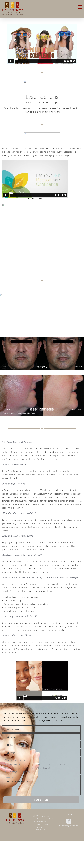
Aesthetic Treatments (56, 764)
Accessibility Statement (69, 825)
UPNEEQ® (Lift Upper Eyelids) (21, 771)
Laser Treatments (33, 764)
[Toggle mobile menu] (80, 7)
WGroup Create (42, 830)
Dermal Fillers (14, 764)
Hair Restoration (45, 768)
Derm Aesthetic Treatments (20, 768)
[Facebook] (68, 821)
